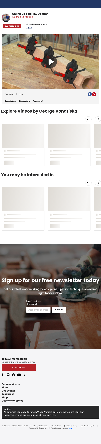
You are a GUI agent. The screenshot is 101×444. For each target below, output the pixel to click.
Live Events (8, 390)
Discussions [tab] (24, 101)
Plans (5, 387)
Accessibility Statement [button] (38, 428)
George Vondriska (22, 17)
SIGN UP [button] (59, 309)
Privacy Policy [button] (71, 426)
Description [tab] (10, 101)
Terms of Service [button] (56, 426)
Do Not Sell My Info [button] (88, 426)
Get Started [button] (18, 367)
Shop (5, 397)
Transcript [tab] (38, 101)
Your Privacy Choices (59, 428)
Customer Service (12, 400)
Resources (8, 394)
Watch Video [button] (12, 26)
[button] (36, 26)
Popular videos (11, 384)
